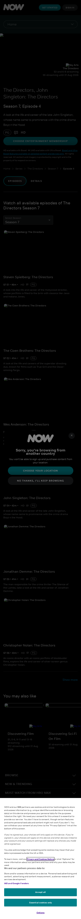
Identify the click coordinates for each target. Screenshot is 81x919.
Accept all (40, 892)
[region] (40, 858)
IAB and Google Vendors (16, 883)
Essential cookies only (40, 902)
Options (41, 912)
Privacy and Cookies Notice (40, 859)
